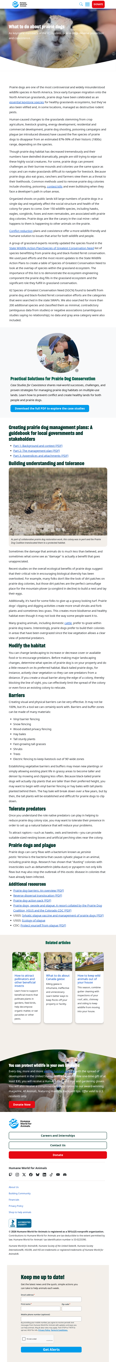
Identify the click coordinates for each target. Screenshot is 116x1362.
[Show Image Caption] (113, 54)
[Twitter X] (24, 1174)
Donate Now (22, 1105)
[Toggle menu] (87, 4)
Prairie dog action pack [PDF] (32, 901)
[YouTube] (58, 1174)
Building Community (20, 1193)
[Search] (82, 4)
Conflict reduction (21, 231)
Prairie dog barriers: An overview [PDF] (38, 891)
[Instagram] (17, 1174)
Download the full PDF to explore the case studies (50, 408)
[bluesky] (37, 1174)
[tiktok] (51, 1174)
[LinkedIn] (44, 1174)
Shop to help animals (20, 1212)
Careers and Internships (58, 1136)
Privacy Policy (16, 1206)
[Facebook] (31, 1174)
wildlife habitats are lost (59, 1071)
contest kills (55, 187)
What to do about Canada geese (58, 977)
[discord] (64, 1174)
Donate (98, 4)
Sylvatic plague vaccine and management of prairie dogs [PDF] (63, 915)
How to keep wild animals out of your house (89, 979)
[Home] (20, 1123)
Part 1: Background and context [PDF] (38, 446)
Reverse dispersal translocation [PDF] (37, 896)
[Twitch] (10, 1174)
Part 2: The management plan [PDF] (36, 451)
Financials (14, 1199)
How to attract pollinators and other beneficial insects (25, 981)
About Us (14, 1187)
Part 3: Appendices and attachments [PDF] (40, 456)
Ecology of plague (33, 920)
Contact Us (57, 1145)
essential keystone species (26, 102)
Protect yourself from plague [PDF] (43, 925)
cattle (68, 623)
